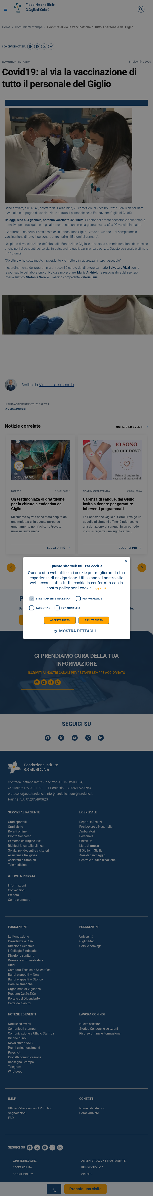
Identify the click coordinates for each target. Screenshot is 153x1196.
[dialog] (76, 598)
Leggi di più (100, 588)
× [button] (125, 561)
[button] (76, 631)
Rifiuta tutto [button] (94, 620)
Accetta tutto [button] (60, 620)
